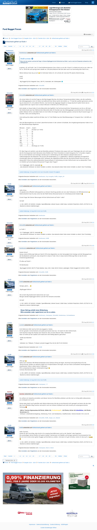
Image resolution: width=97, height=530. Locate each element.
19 (46, 46)
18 (43, 46)
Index (6, 34)
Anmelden (24, 88)
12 (23, 46)
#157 (93, 322)
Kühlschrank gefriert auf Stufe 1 (46, 52)
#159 (93, 391)
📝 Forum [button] (62, 2)
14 (30, 46)
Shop (86, 2)
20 (49, 46)
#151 (93, 50)
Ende (65, 46)
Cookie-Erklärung (55, 524)
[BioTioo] (79, 481)
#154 (93, 222)
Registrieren (33, 88)
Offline (9, 63)
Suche (30, 34)
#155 (93, 245)
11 (20, 46)
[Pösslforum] (25, 513)
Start (5, 46)
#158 (93, 354)
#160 (93, 424)
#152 (93, 92)
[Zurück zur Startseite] (10, 2)
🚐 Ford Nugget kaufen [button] (75, 2)
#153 (93, 183)
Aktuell (11, 34)
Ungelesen (17, 34)
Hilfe (22, 34)
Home (54, 2)
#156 (93, 279)
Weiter (60, 46)
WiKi (26, 34)
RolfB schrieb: (25, 58)
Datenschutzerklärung (42, 524)
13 (26, 46)
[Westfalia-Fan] (72, 513)
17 (39, 46)
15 (33, 46)
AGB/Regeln (64, 524)
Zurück (10, 46)
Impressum (32, 524)
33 (55, 46)
